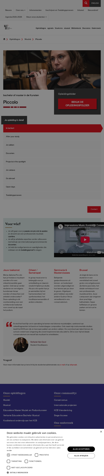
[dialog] (52, 452)
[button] (36, 472)
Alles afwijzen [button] (81, 456)
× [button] (101, 432)
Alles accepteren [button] (81, 449)
